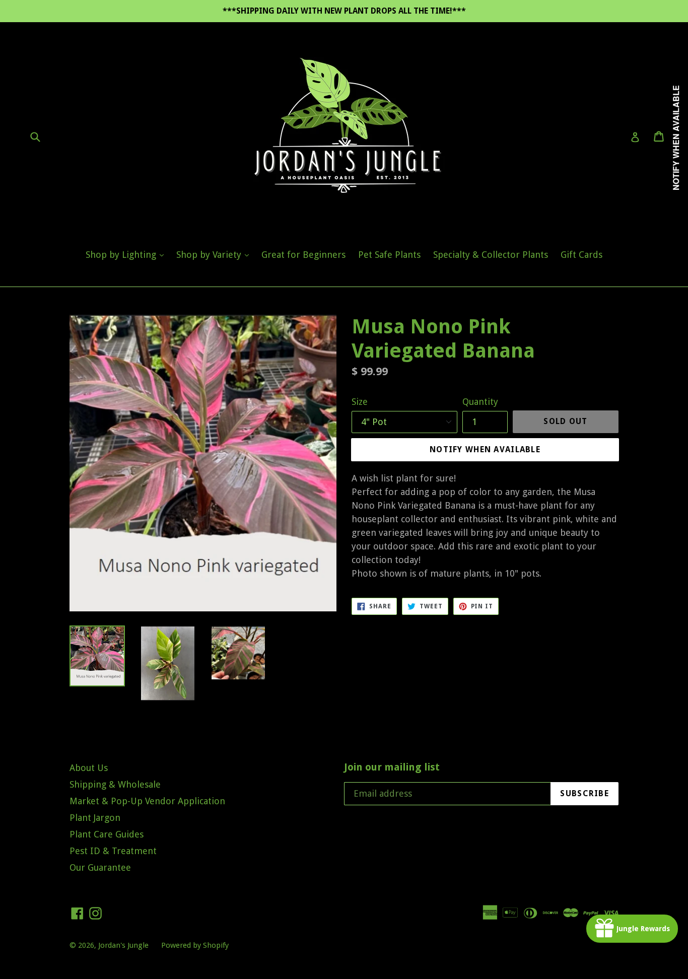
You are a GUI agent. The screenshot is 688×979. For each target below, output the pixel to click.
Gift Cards (581, 254)
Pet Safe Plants (389, 254)
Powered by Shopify (195, 945)
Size (360, 401)
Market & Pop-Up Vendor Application (147, 801)
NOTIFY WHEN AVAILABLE (485, 449)
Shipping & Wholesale (115, 784)
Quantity (480, 401)
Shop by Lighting (127, 254)
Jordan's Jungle (123, 945)
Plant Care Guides (107, 834)
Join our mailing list (392, 767)
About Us (89, 767)
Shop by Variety (215, 254)
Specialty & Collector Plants (490, 254)
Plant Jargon (95, 817)
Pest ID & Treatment (113, 851)
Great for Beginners (303, 254)
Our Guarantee (100, 867)
